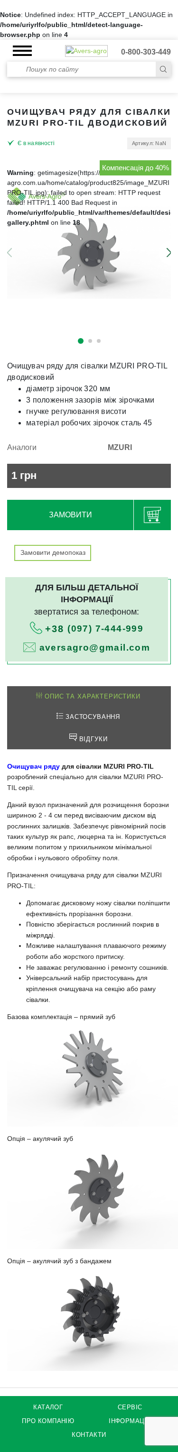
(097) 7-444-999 (94, 628)
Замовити (70, 515)
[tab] (88, 697)
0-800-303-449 (146, 52)
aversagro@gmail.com (94, 647)
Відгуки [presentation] (92, 739)
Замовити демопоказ (52, 552)
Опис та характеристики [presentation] (91, 696)
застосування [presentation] (91, 716)
